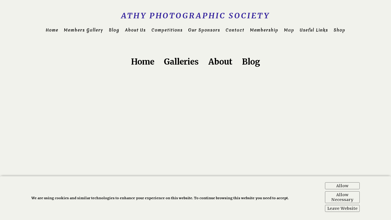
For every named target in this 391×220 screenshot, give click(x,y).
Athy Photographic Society (195, 15)
